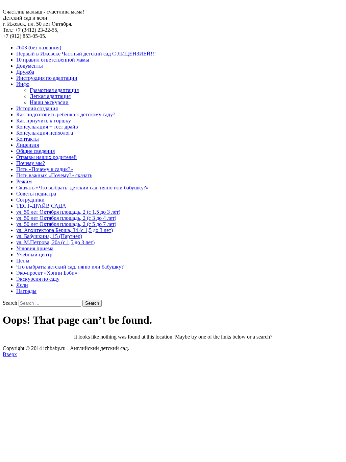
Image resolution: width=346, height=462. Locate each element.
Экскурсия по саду (37, 279)
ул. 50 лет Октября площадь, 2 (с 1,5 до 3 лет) (68, 212)
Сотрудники (30, 200)
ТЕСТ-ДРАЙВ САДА (41, 206)
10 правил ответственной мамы (52, 60)
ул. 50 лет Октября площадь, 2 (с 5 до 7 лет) (66, 224)
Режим (24, 181)
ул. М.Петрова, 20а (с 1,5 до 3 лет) (55, 242)
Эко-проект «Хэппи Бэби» (46, 273)
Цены (22, 260)
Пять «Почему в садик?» (44, 169)
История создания (37, 108)
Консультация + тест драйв (47, 127)
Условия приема (34, 248)
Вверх (10, 354)
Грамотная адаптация (54, 90)
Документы (29, 66)
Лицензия (27, 145)
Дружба (25, 72)
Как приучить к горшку (43, 120)
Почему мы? (30, 163)
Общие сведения (35, 151)
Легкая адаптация (50, 96)
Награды (26, 291)
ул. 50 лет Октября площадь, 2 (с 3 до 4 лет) (66, 218)
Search (10, 303)
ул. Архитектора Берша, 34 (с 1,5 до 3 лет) (64, 230)
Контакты (27, 139)
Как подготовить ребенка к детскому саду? (65, 114)
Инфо (22, 84)
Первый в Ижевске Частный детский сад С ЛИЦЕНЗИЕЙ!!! (86, 53)
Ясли (22, 285)
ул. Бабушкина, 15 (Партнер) (49, 236)
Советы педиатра (36, 194)
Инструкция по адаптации (46, 78)
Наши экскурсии (49, 102)
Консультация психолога (44, 133)
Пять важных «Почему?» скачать (54, 175)
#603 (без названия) (38, 47)
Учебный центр (34, 254)
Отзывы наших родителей (46, 157)
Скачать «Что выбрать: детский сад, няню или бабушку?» (82, 187)
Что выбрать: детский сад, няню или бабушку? (70, 267)
